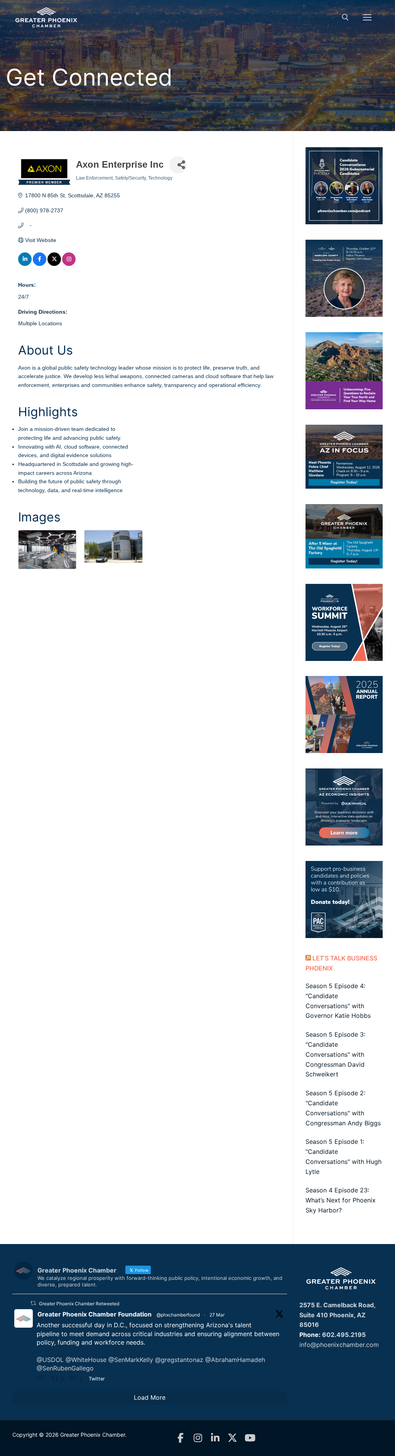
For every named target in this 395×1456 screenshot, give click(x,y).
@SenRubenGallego (65, 1368)
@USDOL (50, 1360)
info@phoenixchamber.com (339, 1344)
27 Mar (217, 1315)
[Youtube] (249, 1438)
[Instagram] (197, 1438)
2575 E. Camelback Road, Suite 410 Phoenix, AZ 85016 (337, 1315)
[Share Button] (178, 164)
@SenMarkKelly (130, 1360)
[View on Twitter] (54, 264)
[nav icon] (367, 17)
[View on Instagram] (69, 264)
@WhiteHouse (86, 1360)
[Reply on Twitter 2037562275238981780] (42, 1379)
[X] (232, 1438)
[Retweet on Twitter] (33, 1303)
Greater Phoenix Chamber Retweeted (79, 1303)
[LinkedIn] (215, 1438)
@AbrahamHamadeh (235, 1360)
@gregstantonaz (179, 1360)
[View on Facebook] (39, 264)
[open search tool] (345, 17)
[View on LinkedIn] (25, 264)
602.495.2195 (344, 1334)
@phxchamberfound (178, 1315)
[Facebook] (180, 1438)
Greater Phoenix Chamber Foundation (94, 1314)
